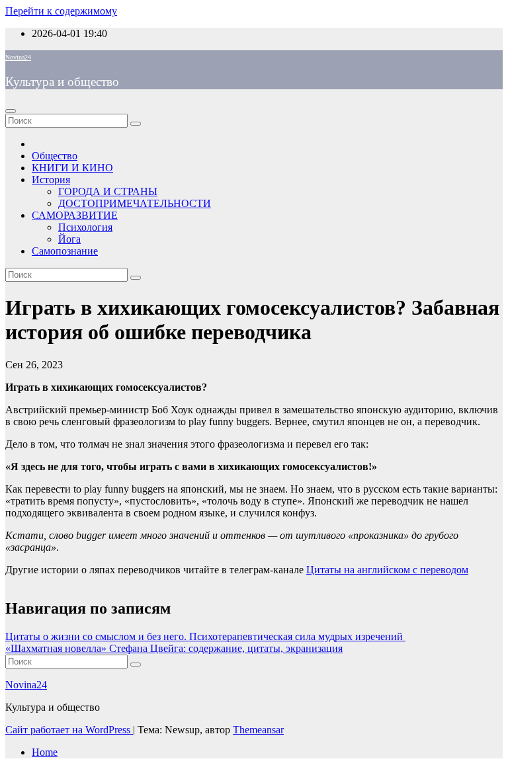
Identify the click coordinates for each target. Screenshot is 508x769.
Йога (69, 239)
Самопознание (65, 251)
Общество (54, 155)
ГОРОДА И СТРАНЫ (107, 191)
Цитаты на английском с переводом (387, 569)
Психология (85, 227)
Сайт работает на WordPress (69, 729)
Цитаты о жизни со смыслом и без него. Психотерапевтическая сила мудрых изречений (205, 636)
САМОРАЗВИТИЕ (75, 215)
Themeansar (258, 729)
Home (45, 752)
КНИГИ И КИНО (72, 167)
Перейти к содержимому (61, 11)
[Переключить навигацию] (10, 111)
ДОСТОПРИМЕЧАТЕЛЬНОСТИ (134, 203)
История (51, 179)
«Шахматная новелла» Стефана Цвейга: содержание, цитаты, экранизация (174, 648)
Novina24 (18, 57)
